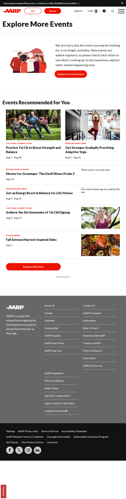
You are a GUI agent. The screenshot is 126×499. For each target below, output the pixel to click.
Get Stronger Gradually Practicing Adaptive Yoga (89, 150)
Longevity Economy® (56, 410)
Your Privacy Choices (32, 442)
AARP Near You (53, 350)
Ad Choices (12, 442)
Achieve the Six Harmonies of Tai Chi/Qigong (38, 212)
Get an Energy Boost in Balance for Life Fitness (39, 193)
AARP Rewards (53, 335)
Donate (48, 313)
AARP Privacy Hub (28, 431)
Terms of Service (50, 431)
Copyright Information (58, 436)
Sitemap (10, 431)
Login (90, 10)
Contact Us (89, 305)
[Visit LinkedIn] (37, 450)
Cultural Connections (19, 143)
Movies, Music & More (17, 169)
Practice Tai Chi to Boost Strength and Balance (33, 150)
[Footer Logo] (23, 307)
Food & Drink (13, 235)
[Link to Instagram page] (28, 450)
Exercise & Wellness (75, 143)
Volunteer (50, 320)
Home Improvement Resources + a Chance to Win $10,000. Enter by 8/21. (40, 3)
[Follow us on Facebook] (10, 450)
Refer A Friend (90, 328)
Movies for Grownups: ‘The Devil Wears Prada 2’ (40, 173)
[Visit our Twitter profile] (19, 450)
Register (78, 11)
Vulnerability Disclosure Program (90, 436)
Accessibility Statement (74, 431)
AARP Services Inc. (93, 365)
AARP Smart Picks (54, 343)
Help (104, 10)
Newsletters (89, 320)
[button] (112, 11)
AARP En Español (92, 313)
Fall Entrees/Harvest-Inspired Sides (31, 239)
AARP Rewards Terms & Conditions (24, 436)
